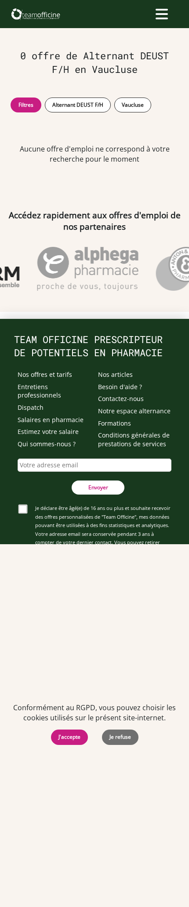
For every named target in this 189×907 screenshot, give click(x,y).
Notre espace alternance (134, 411)
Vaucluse (133, 104)
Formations (114, 423)
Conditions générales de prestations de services (134, 439)
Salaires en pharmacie (51, 420)
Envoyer (98, 487)
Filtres (25, 104)
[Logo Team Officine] (35, 14)
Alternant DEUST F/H (77, 104)
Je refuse (120, 737)
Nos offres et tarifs (45, 374)
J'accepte (69, 737)
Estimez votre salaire (48, 431)
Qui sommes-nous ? (47, 444)
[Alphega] (86, 269)
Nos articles (115, 374)
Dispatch (31, 407)
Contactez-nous (121, 398)
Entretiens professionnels (39, 391)
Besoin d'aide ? (120, 387)
